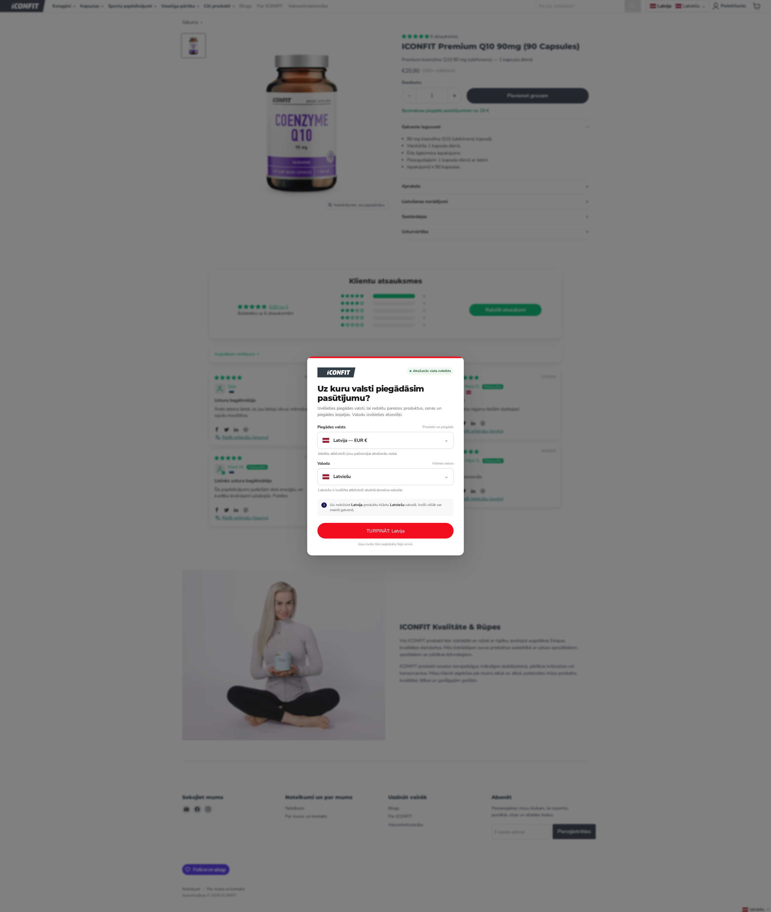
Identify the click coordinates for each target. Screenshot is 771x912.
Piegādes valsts (331, 427)
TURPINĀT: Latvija (385, 530)
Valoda (323, 463)
